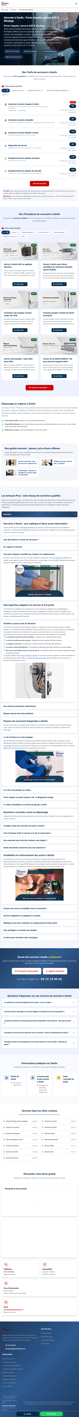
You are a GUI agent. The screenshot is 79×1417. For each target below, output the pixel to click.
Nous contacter (7, 1386)
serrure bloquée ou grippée (28, 655)
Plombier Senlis (46, 1333)
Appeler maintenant (56, 971)
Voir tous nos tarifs (39, 183)
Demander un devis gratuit (28, 971)
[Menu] (76, 4)
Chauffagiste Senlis (47, 1340)
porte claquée (56, 558)
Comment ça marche (9, 1362)
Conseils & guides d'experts (11, 1366)
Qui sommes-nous (8, 1359)
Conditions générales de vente (12, 1369)
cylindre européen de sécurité (36, 658)
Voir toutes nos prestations (38, 387)
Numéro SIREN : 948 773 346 (9, 1401)
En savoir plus (19, 284)
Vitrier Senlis (45, 1344)
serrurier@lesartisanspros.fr (13, 1310)
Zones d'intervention (9, 1376)
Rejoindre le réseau (8, 1379)
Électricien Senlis (47, 1337)
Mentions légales (8, 1372)
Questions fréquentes (9, 1383)
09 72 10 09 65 (51, 979)
